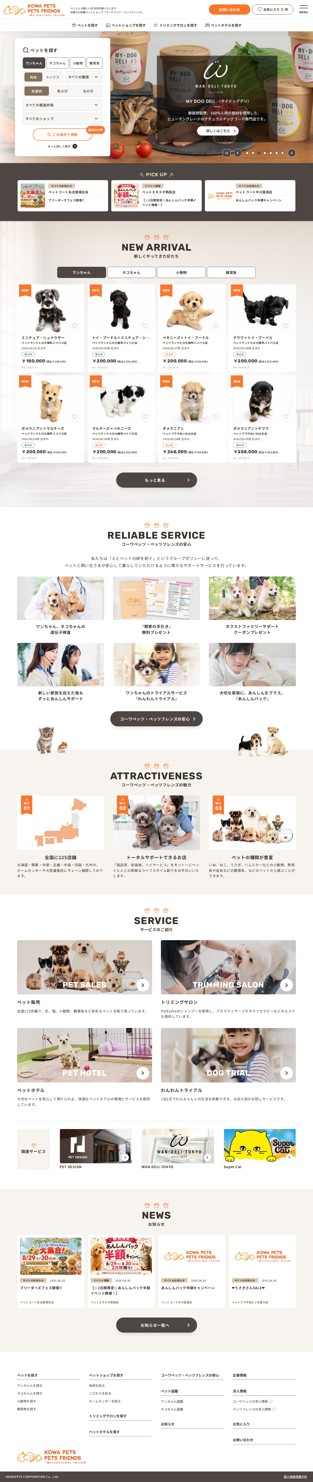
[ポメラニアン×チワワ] (262, 419)
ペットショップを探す (129, 25)
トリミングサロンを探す (178, 25)
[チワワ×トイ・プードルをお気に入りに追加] (286, 326)
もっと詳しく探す (59, 146)
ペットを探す (87, 25)
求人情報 (239, 1391)
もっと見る (155, 480)
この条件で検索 (65, 134)
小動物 (78, 63)
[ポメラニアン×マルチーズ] (50, 419)
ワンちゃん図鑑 (172, 1401)
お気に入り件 (275, 9)
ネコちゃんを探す (30, 1393)
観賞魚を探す (26, 1409)
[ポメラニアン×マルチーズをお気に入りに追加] (74, 417)
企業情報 (239, 1375)
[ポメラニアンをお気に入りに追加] (216, 417)
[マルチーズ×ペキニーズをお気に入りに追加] (145, 417)
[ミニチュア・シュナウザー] (50, 328)
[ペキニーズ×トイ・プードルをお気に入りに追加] (216, 326)
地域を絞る (97, 1385)
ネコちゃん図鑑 (172, 1409)
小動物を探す (26, 1401)
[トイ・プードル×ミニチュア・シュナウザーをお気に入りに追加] (145, 326)
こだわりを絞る (100, 1393)
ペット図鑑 (169, 1391)
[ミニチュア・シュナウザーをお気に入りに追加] (74, 326)
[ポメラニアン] (191, 419)
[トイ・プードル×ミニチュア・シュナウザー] (121, 328)
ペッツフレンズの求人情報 (252, 1409)
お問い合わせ (229, 9)
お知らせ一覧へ (155, 1325)
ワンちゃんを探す (30, 1385)
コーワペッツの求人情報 (250, 1401)
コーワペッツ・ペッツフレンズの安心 (155, 719)
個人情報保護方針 (295, 1476)
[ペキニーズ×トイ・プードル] (191, 328)
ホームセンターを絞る (105, 1401)
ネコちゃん (57, 63)
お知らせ (168, 1423)
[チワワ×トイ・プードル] (262, 328)
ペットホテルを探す (226, 25)
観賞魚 (94, 63)
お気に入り (241, 1423)
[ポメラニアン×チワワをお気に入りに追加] (286, 417)
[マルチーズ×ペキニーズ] (121, 419)
